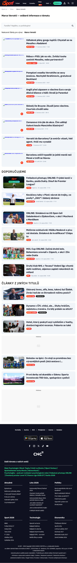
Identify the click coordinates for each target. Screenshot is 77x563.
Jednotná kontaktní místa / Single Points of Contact (24, 558)
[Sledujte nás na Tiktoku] (43, 446)
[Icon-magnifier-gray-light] (72, 25)
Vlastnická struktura (59, 555)
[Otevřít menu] (73, 3)
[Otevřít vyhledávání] (69, 3)
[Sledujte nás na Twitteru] (38, 446)
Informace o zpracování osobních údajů (23, 555)
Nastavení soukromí (46, 555)
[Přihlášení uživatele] (65, 3)
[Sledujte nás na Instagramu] (34, 446)
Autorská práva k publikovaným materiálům (23, 553)
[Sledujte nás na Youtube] (47, 446)
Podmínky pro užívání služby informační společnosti (50, 553)
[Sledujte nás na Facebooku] (29, 446)
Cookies (37, 555)
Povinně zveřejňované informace (58, 558)
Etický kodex (44, 558)
